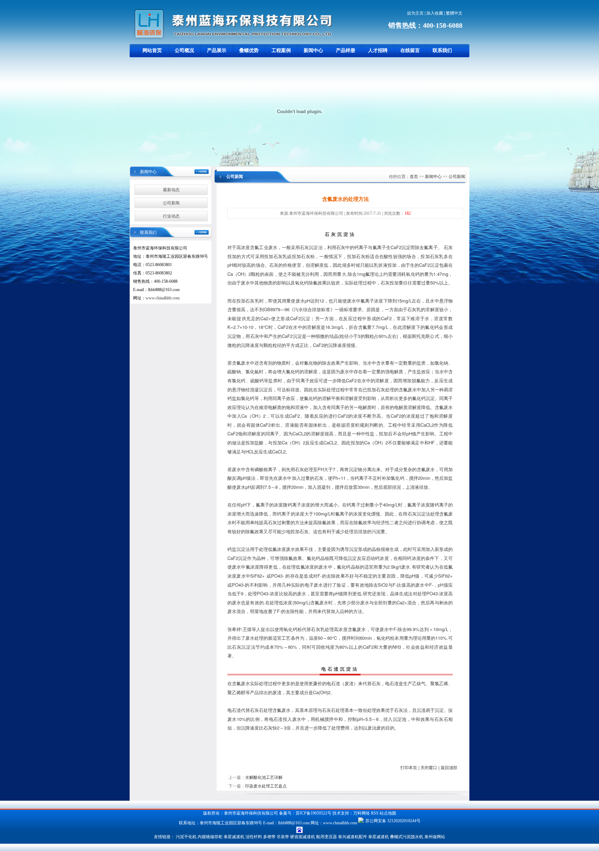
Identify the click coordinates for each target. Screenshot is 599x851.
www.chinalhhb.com (163, 298)
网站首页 (152, 50)
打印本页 (408, 767)
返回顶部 (449, 767)
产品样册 (345, 50)
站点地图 (388, 813)
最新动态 (171, 189)
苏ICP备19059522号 (313, 813)
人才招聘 (378, 50)
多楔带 (269, 836)
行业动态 (171, 216)
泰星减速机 (234, 836)
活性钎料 (253, 836)
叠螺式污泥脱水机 (406, 836)
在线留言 (410, 50)
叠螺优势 (249, 50)
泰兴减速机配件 (352, 836)
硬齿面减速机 (302, 836)
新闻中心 (313, 50)
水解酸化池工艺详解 (264, 777)
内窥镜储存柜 (210, 836)
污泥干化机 (186, 836)
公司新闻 (171, 203)
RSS (375, 813)
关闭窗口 (428, 767)
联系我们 (442, 50)
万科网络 (362, 813)
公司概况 (184, 50)
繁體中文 (454, 13)
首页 (414, 176)
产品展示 (216, 50)
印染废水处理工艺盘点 (266, 786)
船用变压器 (326, 836)
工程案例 (281, 50)
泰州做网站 (434, 836)
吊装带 (283, 836)
